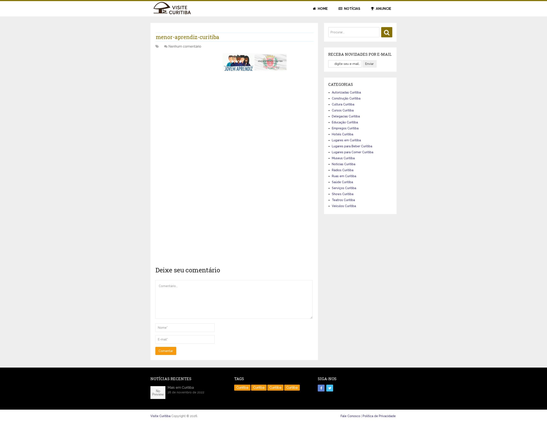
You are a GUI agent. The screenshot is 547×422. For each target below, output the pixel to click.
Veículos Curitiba (344, 206)
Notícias (351, 9)
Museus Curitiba (343, 158)
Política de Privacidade (379, 416)
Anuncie (383, 9)
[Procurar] (386, 32)
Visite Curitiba (160, 416)
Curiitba (242, 387)
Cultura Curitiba (343, 104)
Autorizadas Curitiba (346, 92)
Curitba (259, 387)
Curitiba (275, 387)
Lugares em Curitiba (346, 140)
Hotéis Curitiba (342, 134)
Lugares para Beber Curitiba (352, 146)
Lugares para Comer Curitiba (352, 152)
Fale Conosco (350, 416)
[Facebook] (321, 388)
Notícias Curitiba (343, 164)
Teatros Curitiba (343, 200)
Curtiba (292, 387)
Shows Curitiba (342, 194)
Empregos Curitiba (345, 128)
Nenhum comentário (184, 46)
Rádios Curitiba (342, 170)
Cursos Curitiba (343, 110)
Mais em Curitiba (181, 387)
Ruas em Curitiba (344, 176)
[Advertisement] (187, 83)
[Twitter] (329, 388)
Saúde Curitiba (342, 182)
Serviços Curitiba (344, 188)
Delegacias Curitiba (346, 116)
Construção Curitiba (346, 98)
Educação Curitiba (345, 122)
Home (322, 9)
